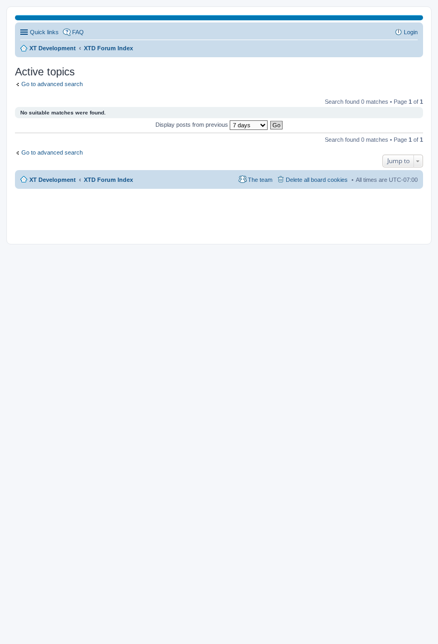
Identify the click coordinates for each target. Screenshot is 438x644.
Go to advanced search (52, 84)
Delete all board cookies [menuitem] (317, 180)
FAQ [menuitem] (78, 32)
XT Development (52, 180)
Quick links (44, 32)
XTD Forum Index (108, 180)
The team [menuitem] (260, 180)
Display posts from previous (192, 124)
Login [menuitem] (411, 32)
